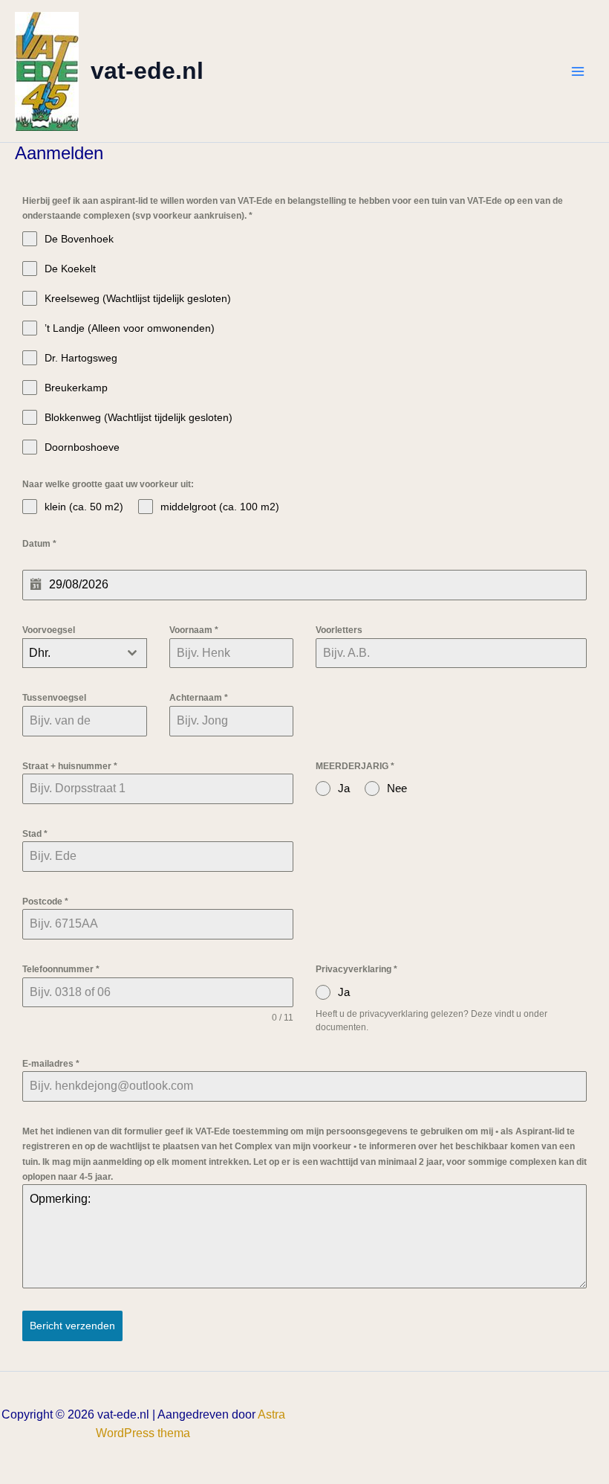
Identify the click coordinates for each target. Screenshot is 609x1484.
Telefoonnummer (61, 969)
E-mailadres (50, 1064)
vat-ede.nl (147, 70)
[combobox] (84, 653)
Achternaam (198, 698)
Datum (39, 544)
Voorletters (339, 630)
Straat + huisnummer (69, 766)
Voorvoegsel (48, 630)
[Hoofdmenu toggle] (578, 71)
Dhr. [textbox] (40, 652)
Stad (35, 834)
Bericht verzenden (72, 1326)
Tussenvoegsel (54, 698)
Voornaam (193, 630)
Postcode (45, 901)
